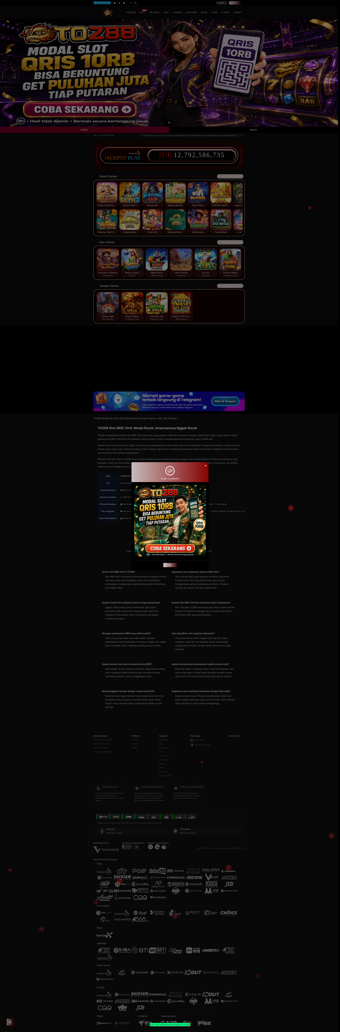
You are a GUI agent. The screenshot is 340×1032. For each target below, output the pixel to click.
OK (170, 565)
